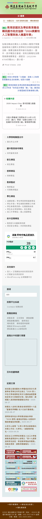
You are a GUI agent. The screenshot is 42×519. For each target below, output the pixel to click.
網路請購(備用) (13, 321)
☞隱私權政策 (21, 507)
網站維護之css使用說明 (17, 329)
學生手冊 (11, 204)
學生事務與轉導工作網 (26, 204)
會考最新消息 (12, 153)
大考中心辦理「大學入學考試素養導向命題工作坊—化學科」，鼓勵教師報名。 (20, 429)
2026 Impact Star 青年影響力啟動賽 (21, 105)
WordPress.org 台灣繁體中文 (19, 277)
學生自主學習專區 (14, 209)
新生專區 (11, 164)
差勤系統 (11, 318)
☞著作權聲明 (13, 504)
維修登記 (25, 321)
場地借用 (11, 323)
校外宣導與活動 (31, 38)
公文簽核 (20, 318)
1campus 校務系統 (15, 307)
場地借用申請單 (23, 323)
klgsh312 (7, 38)
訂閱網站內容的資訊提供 (23, 271)
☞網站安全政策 (26, 504)
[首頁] (4, 21)
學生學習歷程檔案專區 (26, 201)
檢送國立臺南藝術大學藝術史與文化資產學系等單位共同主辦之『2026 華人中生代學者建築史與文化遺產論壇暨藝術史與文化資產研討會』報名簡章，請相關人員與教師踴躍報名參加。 (20, 394)
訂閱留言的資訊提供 (15, 274)
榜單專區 (11, 176)
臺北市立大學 (12, 142)
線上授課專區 (25, 212)
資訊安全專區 (12, 226)
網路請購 (30, 318)
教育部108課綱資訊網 (16, 223)
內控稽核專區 (25, 226)
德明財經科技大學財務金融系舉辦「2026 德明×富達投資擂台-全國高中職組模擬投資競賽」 (20, 419)
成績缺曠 (11, 201)
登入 (9, 271)
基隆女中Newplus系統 (16, 326)
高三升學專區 (12, 212)
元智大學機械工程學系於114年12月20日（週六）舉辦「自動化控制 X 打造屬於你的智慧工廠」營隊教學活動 (21, 120)
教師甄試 (11, 187)
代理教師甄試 (12, 190)
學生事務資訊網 (13, 206)
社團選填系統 (27, 206)
